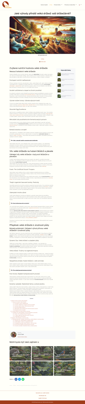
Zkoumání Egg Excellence (19, 307)
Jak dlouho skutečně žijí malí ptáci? (67, 85)
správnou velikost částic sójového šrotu (26, 104)
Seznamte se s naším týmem (42, 392)
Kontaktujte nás (42, 395)
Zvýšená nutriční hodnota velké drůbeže (18, 300)
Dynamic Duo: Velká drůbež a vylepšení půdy (23, 320)
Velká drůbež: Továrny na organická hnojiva (23, 321)
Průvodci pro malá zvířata (70, 4)
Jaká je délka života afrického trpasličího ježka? (67, 74)
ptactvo (46, 186)
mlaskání (42, 234)
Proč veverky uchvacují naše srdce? (67, 91)
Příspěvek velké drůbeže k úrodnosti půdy (19, 317)
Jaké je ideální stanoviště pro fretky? (67, 80)
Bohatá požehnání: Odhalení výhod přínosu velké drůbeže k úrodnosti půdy (28, 319)
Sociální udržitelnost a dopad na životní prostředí (24, 304)
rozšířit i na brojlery (17, 135)
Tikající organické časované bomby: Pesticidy (23, 315)
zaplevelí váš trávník (33, 207)
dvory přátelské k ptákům (31, 217)
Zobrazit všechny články (22, 336)
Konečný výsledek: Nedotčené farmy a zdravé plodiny (25, 325)
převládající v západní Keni (15, 85)
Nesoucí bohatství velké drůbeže (19, 302)
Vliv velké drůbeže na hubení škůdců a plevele (20, 311)
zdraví (24, 106)
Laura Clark (21, 334)
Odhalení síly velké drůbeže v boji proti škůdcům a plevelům (24, 312)
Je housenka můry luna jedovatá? (66, 96)
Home (11, 385)
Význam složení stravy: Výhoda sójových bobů (23, 306)
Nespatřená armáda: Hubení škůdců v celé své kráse (24, 323)
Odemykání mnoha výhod (19, 316)
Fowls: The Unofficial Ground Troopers (22, 313)
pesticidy (44, 166)
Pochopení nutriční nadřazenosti (20, 303)
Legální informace (42, 398)
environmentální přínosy (30, 94)
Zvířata (50, 4)
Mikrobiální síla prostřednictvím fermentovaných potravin (25, 308)
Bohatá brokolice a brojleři (19, 309)
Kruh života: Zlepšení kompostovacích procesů (23, 324)
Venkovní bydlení (44, 4)
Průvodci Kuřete (57, 4)
